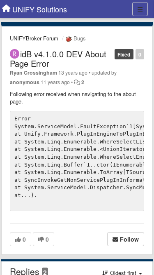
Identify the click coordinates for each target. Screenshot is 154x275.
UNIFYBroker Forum (34, 38)
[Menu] (140, 9)
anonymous (24, 82)
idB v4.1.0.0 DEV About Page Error (58, 58)
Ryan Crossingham (33, 72)
